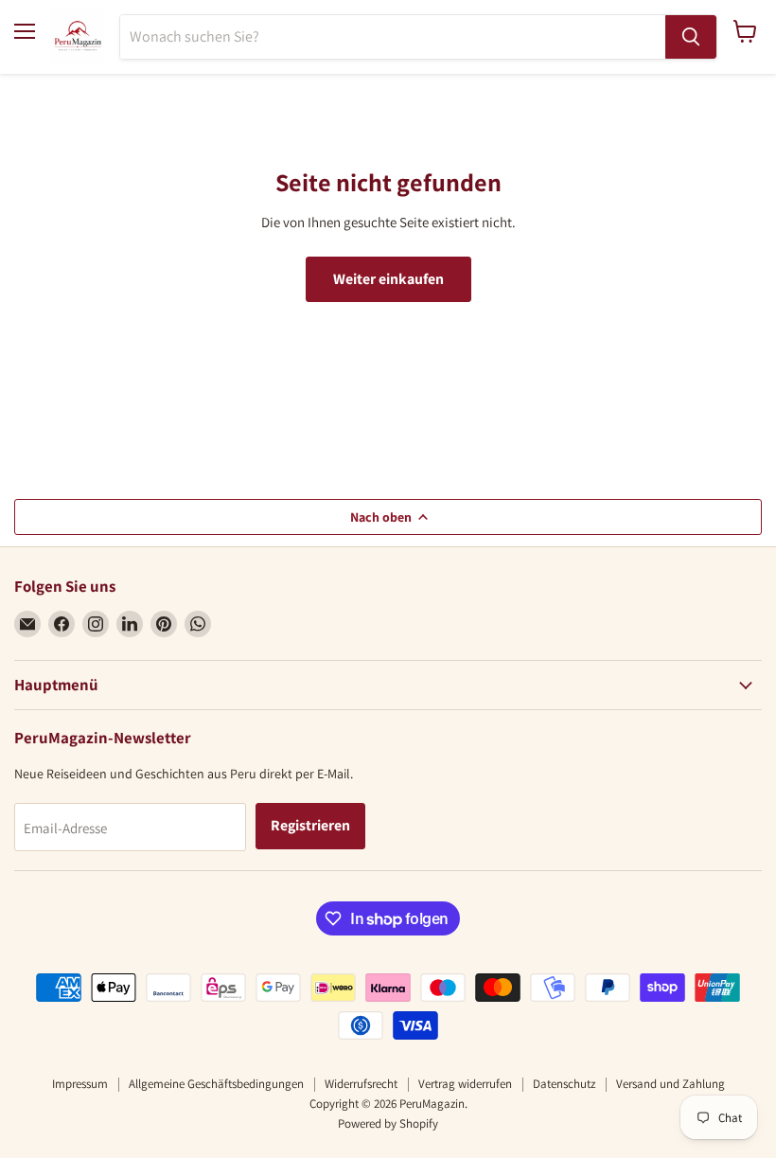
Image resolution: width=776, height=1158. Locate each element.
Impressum (80, 1084)
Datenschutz (564, 1084)
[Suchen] (690, 37)
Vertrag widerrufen (465, 1084)
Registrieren (310, 825)
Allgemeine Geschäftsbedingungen (216, 1084)
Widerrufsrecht (361, 1084)
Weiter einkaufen (388, 279)
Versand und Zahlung (670, 1084)
